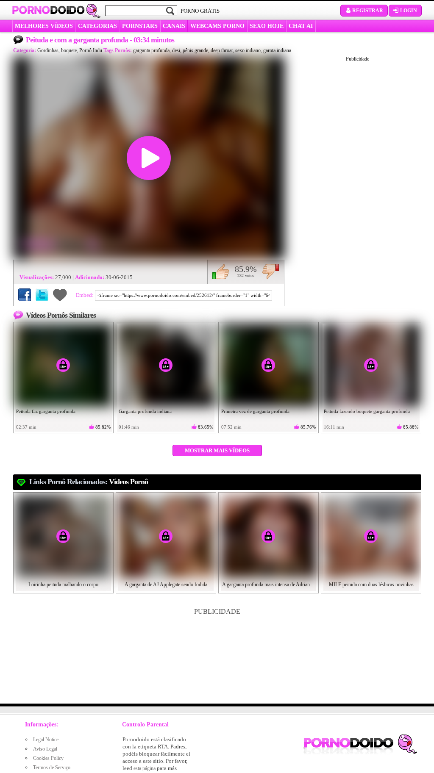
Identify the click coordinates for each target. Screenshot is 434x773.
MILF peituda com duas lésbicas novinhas (371, 584)
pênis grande (195, 50)
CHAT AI (301, 26)
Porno (48, 10)
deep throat (222, 50)
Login (408, 11)
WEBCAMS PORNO (217, 26)
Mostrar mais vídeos (217, 450)
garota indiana (277, 50)
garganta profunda (151, 50)
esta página (145, 768)
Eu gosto (220, 271)
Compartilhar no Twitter (42, 294)
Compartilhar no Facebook (24, 294)
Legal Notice (45, 740)
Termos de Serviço (51, 767)
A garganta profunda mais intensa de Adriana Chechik (268, 584)
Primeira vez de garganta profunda (255, 411)
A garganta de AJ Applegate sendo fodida (166, 584)
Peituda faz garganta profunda (45, 411)
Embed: (85, 295)
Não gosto (270, 271)
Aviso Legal (45, 749)
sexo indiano (248, 50)
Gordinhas (47, 50)
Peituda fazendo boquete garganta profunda (367, 411)
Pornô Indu (90, 50)
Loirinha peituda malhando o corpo (63, 584)
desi (176, 50)
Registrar (367, 11)
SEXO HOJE (267, 26)
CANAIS (174, 26)
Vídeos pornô (128, 481)
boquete (69, 50)
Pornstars (140, 26)
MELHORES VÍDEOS (44, 26)
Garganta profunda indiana (145, 411)
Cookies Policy (48, 758)
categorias (97, 26)
